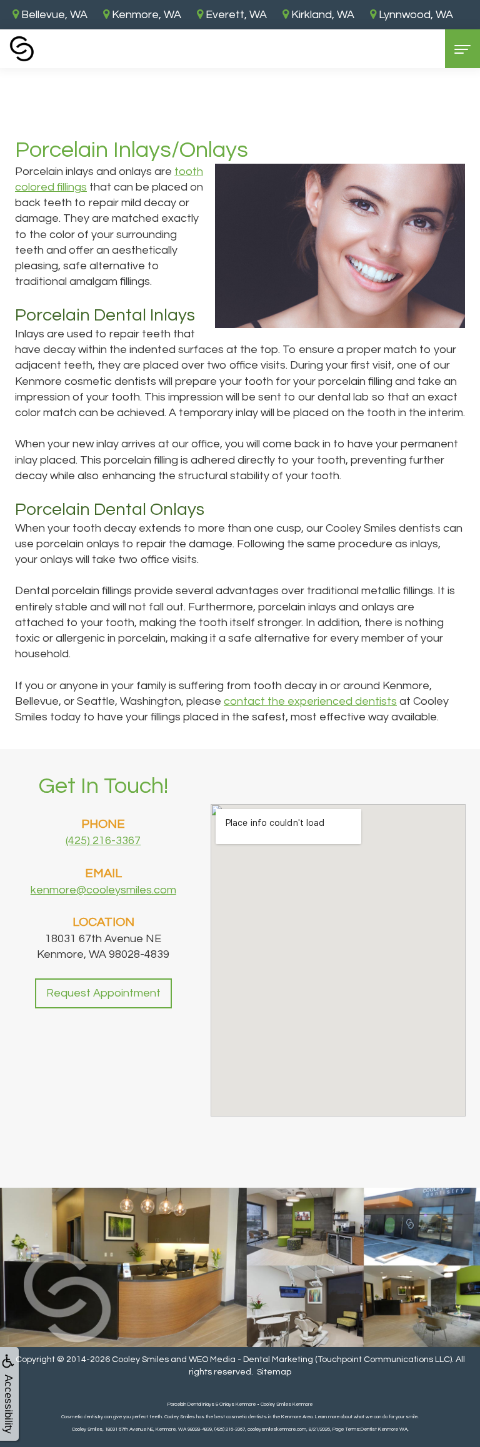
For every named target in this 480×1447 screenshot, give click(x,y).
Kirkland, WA (321, 15)
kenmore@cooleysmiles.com (103, 890)
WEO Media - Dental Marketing (251, 1359)
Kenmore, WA (145, 15)
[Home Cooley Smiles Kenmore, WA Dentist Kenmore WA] (21, 49)
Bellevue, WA (53, 15)
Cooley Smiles (140, 1359)
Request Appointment (103, 993)
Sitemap (274, 1372)
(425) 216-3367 (103, 841)
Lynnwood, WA (414, 15)
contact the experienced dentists (310, 701)
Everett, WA (235, 15)
